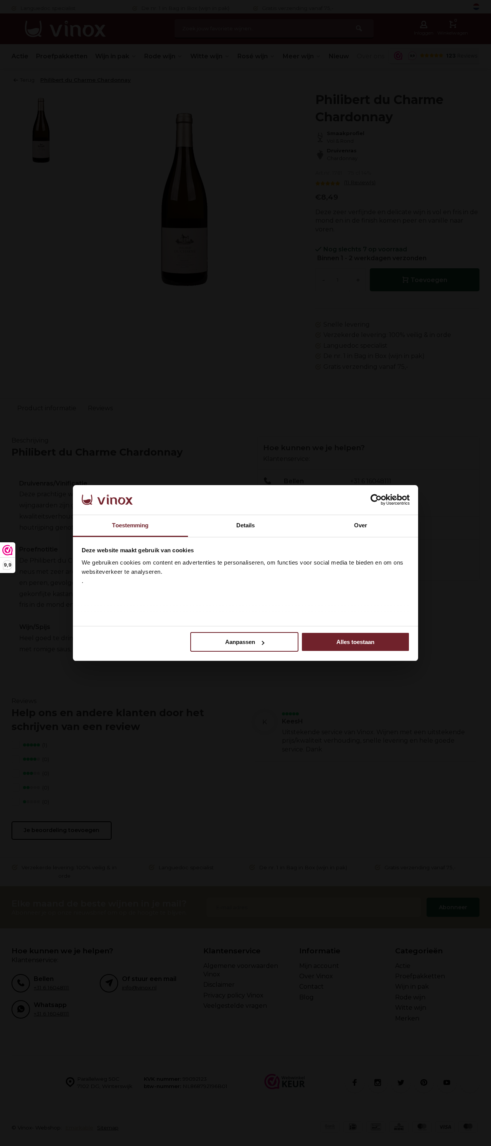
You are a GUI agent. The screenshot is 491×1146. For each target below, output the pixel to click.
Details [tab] (245, 525)
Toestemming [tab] (130, 525)
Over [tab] (360, 525)
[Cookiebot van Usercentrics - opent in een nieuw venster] (376, 500)
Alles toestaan (355, 642)
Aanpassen (240, 642)
